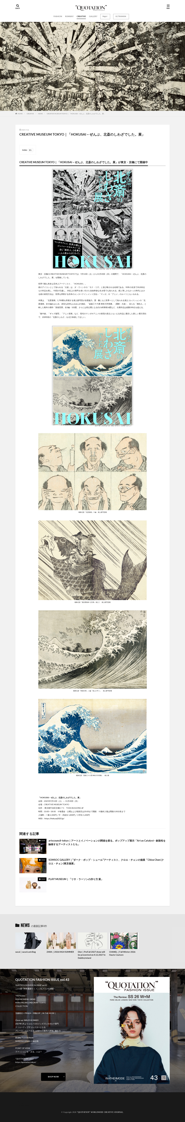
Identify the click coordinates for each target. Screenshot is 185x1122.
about (20, 1101)
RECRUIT (22, 1107)
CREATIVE (81, 16)
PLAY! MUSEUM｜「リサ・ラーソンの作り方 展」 (75, 879)
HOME (20, 114)
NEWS (40, 114)
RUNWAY (69, 16)
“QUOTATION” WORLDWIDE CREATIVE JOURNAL (100, 1112)
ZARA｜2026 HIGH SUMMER (60, 952)
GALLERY (93, 16)
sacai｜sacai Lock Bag (25, 952)
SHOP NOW (53, 1076)
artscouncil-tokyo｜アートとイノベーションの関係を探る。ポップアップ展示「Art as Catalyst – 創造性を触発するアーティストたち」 (107, 842)
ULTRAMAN (120, 16)
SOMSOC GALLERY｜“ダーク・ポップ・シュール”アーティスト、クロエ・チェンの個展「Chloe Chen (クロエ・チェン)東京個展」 (106, 861)
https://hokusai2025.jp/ (54, 818)
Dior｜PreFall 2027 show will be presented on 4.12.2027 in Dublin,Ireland (92, 955)
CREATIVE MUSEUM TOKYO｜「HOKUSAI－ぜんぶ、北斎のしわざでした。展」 (76, 114)
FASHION (57, 16)
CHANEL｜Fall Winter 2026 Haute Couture (122, 953)
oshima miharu (24, 1105)
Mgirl (105, 16)
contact (21, 1103)
